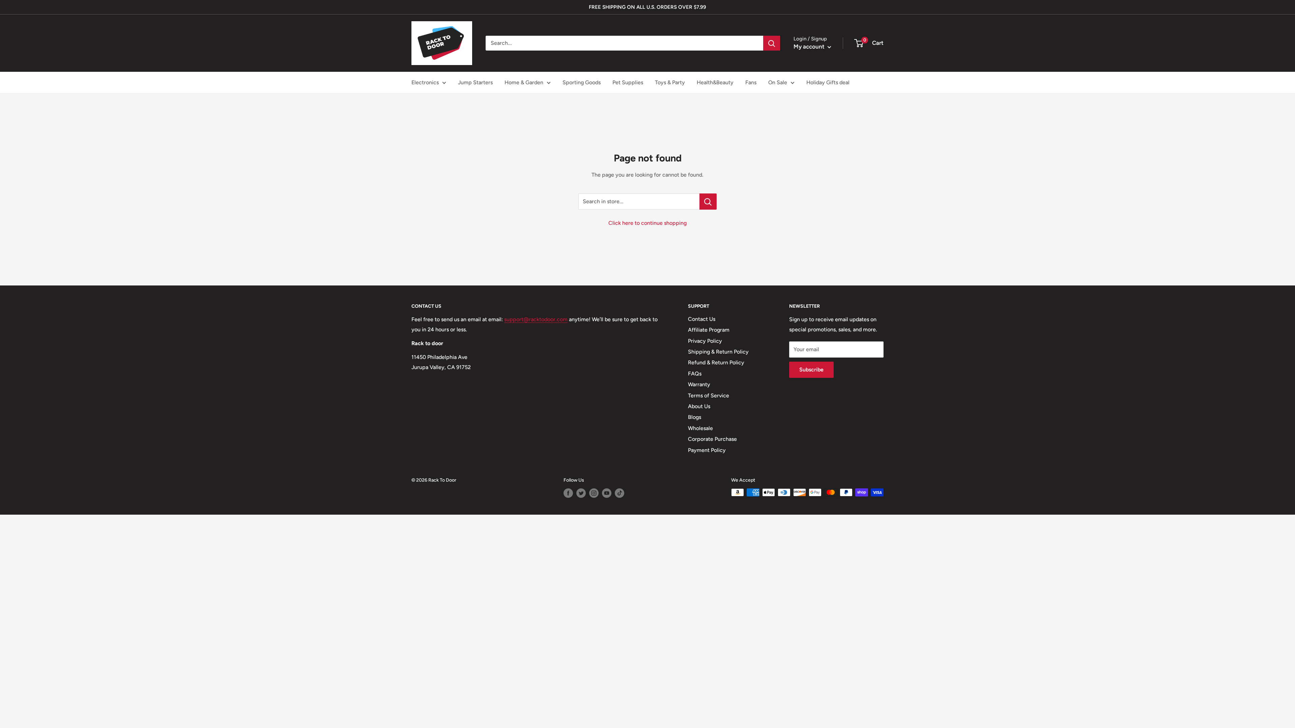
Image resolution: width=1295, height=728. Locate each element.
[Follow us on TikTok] (619, 493)
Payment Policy (707, 450)
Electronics (425, 82)
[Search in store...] (708, 201)
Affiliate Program (708, 330)
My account (810, 46)
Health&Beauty (715, 82)
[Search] (771, 43)
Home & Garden (524, 82)
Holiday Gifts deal (828, 82)
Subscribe (811, 369)
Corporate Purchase (712, 439)
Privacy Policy (705, 341)
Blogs (694, 417)
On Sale (777, 82)
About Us (699, 406)
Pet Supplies (627, 82)
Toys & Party (670, 82)
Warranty (699, 384)
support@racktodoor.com (536, 319)
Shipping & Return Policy (718, 351)
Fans (750, 82)
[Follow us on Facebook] (568, 493)
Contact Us (701, 319)
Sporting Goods (582, 82)
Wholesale (700, 428)
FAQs (694, 373)
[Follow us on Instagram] (594, 493)
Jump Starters (475, 82)
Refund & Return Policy (716, 362)
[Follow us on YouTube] (606, 493)
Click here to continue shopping (647, 223)
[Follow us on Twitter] (581, 493)
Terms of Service (708, 395)
